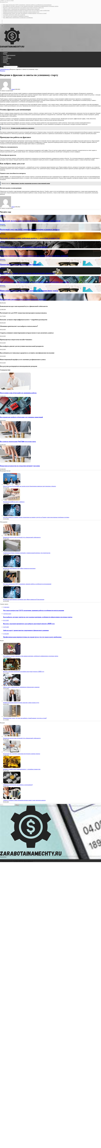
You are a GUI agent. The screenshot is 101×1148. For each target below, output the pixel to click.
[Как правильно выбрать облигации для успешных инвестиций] (15, 414)
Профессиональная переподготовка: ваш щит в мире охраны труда (21, 12)
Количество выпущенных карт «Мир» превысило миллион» (19, 568)
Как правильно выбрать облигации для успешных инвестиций (21, 417)
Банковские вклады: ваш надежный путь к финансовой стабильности (30, 220)
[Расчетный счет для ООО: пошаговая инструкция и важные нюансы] (12, 752)
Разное (5, 62)
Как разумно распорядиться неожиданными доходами (23, 299)
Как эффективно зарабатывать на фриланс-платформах (18, 17)
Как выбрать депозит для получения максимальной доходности (27, 273)
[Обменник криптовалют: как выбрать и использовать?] (12, 783)
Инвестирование (10, 55)
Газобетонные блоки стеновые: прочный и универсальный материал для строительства (26, 553)
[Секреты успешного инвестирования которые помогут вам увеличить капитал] (12, 798)
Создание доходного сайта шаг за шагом (14, 14)
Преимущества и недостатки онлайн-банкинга (20, 264)
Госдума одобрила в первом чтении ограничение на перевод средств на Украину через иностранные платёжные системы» (36, 517)
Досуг (8, 63)
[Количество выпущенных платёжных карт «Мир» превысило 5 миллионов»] (12, 597)
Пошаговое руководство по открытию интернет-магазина (20, 466)
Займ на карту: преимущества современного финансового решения (21, 9)
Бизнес (5, 53)
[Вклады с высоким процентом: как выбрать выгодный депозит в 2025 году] (12, 669)
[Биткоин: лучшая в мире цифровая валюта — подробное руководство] (12, 767)
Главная (5, 52)
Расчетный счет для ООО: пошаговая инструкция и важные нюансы (30, 229)
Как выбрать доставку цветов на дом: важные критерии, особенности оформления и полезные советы (30, 6)
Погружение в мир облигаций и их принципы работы (18, 393)
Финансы (5, 56)
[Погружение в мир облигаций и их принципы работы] (15, 389)
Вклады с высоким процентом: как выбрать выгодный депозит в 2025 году (23, 7)
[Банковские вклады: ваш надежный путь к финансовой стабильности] (12, 535)
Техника (5, 59)
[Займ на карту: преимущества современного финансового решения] (12, 685)
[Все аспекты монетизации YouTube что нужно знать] (15, 438)
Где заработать (7, 58)
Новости (5, 61)
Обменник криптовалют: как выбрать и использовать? (24, 247)
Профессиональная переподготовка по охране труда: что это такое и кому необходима (26, 10)
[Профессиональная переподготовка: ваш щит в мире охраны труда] (12, 701)
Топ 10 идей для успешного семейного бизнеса (16, 16)
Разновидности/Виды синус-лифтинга (13, 502)
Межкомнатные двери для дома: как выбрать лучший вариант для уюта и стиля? (25, 13)
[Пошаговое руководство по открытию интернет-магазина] (15, 462)
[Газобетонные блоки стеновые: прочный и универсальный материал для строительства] (12, 551)
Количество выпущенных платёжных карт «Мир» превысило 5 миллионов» (23, 599)
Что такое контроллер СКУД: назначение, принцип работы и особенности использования (27, 4)
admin (12, 89)
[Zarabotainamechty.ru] (12, 47)
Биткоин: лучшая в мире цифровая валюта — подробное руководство (30, 238)
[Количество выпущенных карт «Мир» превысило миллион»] (12, 566)
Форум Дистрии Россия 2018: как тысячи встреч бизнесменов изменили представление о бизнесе (29, 486)
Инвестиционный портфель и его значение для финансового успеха (29, 290)
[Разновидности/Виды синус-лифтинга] (12, 500)
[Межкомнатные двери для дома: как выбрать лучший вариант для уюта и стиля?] (12, 716)
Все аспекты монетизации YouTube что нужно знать (18, 441)
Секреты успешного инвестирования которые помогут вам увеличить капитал (34, 255)
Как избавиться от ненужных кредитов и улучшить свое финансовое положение (34, 281)
